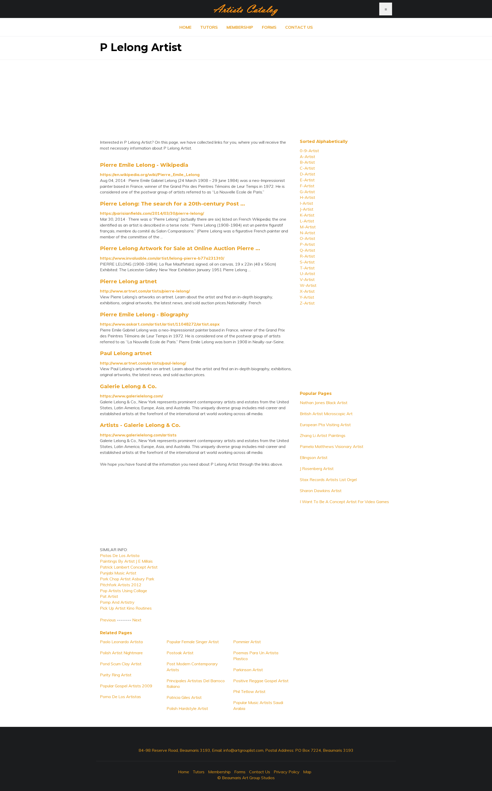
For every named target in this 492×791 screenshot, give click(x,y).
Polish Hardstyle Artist (187, 708)
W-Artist (308, 285)
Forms (269, 27)
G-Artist (307, 191)
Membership (240, 27)
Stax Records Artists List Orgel (328, 479)
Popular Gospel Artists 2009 (126, 685)
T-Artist (307, 267)
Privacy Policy (287, 771)
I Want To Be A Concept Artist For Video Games (344, 501)
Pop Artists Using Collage (123, 590)
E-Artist (307, 179)
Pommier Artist (247, 641)
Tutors (209, 27)
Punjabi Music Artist (118, 572)
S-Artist (307, 262)
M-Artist (308, 226)
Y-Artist (307, 297)
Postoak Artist (180, 652)
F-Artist (307, 185)
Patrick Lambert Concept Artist (129, 567)
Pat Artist (109, 596)
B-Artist (307, 162)
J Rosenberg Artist (317, 468)
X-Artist (307, 291)
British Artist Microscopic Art (326, 413)
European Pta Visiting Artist (325, 424)
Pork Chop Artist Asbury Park (127, 578)
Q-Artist (307, 250)
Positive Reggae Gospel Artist (261, 680)
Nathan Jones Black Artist (323, 402)
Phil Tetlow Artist (249, 691)
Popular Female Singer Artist (193, 641)
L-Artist (307, 220)
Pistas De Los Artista (119, 555)
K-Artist (307, 215)
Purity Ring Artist (115, 674)
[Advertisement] (246, 96)
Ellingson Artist (313, 457)
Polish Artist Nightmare (121, 652)
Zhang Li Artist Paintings (322, 435)
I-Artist (306, 203)
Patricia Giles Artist (184, 697)
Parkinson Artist (248, 669)
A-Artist (307, 156)
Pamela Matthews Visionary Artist (331, 446)
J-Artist (306, 209)
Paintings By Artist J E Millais (126, 561)
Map (307, 771)
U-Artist (307, 273)
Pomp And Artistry (117, 602)
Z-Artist (307, 303)
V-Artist (307, 279)
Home (185, 27)
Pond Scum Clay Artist (120, 663)
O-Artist (307, 238)
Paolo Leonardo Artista (121, 641)
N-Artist (307, 232)
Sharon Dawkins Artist (321, 490)
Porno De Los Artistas (120, 696)
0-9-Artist (309, 150)
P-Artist (307, 244)
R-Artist (307, 256)
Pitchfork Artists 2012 (120, 584)
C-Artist (307, 168)
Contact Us (299, 27)
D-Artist (307, 174)
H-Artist (307, 197)
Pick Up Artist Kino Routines (126, 608)
